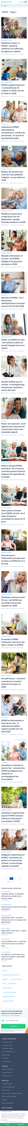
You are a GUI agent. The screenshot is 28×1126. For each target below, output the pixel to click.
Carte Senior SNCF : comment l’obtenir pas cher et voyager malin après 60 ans (13, 920)
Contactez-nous (6, 1061)
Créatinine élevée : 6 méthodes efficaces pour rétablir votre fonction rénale (12, 896)
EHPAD (4, 983)
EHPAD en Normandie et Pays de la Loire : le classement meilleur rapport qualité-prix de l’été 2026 (12, 726)
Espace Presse (6, 1055)
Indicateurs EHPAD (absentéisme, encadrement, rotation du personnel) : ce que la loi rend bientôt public (13, 132)
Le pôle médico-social (8, 1051)
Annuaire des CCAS (7, 1072)
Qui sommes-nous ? (7, 1042)
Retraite (5, 970)
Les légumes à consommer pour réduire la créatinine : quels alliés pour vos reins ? (13, 957)
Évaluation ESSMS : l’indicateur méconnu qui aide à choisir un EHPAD (12, 642)
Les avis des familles (7, 1048)
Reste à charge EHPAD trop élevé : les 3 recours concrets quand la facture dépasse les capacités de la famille (13, 471)
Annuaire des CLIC (7, 1075)
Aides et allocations (16, 979)
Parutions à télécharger (8, 1087)
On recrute (5, 1058)
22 (8, 882)
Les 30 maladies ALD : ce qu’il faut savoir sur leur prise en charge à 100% (13, 944)
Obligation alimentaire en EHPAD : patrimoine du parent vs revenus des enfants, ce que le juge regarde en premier (13, 860)
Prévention (5, 979)
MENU (25, 2)
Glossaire (4, 1100)
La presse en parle (7, 1045)
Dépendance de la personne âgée (11, 975)
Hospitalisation (12, 983)
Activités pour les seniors (9, 992)
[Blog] (2, 5)
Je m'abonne (13, 1026)
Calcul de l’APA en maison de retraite (12, 1093)
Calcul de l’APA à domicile (9, 1096)
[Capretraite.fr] (6, 2)
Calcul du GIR (5, 1090)
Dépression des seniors (8, 996)
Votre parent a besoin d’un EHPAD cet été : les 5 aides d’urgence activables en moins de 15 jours (13, 516)
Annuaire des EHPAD (8, 1069)
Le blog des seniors (7, 1083)
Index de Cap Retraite (8, 1103)
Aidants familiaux (7, 988)
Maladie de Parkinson (8, 1001)
